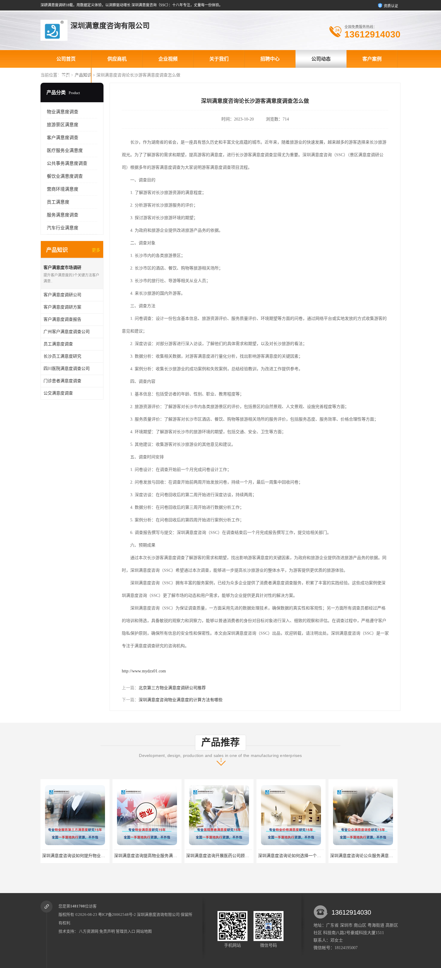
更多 (96, 250)
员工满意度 (58, 202)
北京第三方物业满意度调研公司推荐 (172, 688)
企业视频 (168, 58)
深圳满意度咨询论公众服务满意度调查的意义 (372, 855)
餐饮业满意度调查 (65, 176)
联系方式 (66, 76)
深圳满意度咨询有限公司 (158, 914)
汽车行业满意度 (62, 227)
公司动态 (321, 58)
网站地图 (144, 931)
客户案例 (372, 58)
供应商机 (117, 58)
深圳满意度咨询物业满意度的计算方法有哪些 (181, 700)
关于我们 (219, 58)
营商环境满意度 (62, 189)
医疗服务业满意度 (65, 150)
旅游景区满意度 (62, 124)
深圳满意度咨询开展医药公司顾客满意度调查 (228, 855)
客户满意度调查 (62, 137)
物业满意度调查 (62, 111)
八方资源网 (88, 931)
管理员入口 (125, 931)
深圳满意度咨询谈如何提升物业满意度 (77, 855)
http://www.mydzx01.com (144, 671)
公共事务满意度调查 (67, 163)
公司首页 (66, 58)
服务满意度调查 (62, 215)
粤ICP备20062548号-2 (117, 914)
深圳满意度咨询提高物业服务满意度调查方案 (156, 855)
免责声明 (107, 931)
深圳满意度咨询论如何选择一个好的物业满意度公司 (306, 855)
